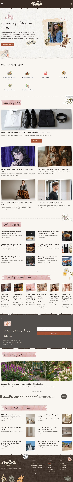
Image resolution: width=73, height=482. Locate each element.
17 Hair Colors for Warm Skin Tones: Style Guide (17, 297)
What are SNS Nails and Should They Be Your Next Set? (31, 297)
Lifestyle (33, 477)
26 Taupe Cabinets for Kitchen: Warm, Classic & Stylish (47, 428)
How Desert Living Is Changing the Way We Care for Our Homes (48, 442)
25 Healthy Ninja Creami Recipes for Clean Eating (48, 245)
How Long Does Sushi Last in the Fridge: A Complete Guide (48, 258)
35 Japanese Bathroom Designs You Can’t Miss (49, 416)
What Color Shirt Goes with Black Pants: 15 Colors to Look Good (25, 132)
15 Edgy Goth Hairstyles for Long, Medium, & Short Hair (17, 170)
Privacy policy (51, 471)
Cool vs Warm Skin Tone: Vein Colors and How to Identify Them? (67, 298)
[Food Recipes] (30, 236)
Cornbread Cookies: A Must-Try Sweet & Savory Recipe (11, 232)
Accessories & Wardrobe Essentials (36, 468)
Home (49, 463)
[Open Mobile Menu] (2, 3)
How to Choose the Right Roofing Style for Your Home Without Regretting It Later (11, 443)
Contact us (50, 469)
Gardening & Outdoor (15, 354)
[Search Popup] (71, 4)
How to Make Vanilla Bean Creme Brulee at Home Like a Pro (48, 232)
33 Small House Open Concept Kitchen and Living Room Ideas (11, 416)
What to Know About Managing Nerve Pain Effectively (41, 298)
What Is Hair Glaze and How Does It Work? (54, 296)
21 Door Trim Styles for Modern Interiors (11, 428)
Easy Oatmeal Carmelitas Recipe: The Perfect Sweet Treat (11, 245)
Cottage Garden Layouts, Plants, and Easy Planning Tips (22, 384)
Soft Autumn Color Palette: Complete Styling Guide (54, 169)
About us (50, 465)
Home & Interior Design (18, 408)
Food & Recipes (12, 225)
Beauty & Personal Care (19, 277)
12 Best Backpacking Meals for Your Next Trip (12, 258)
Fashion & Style (12, 103)
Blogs (49, 467)
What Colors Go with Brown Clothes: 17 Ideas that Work (16, 204)
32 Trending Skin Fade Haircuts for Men (50, 203)
